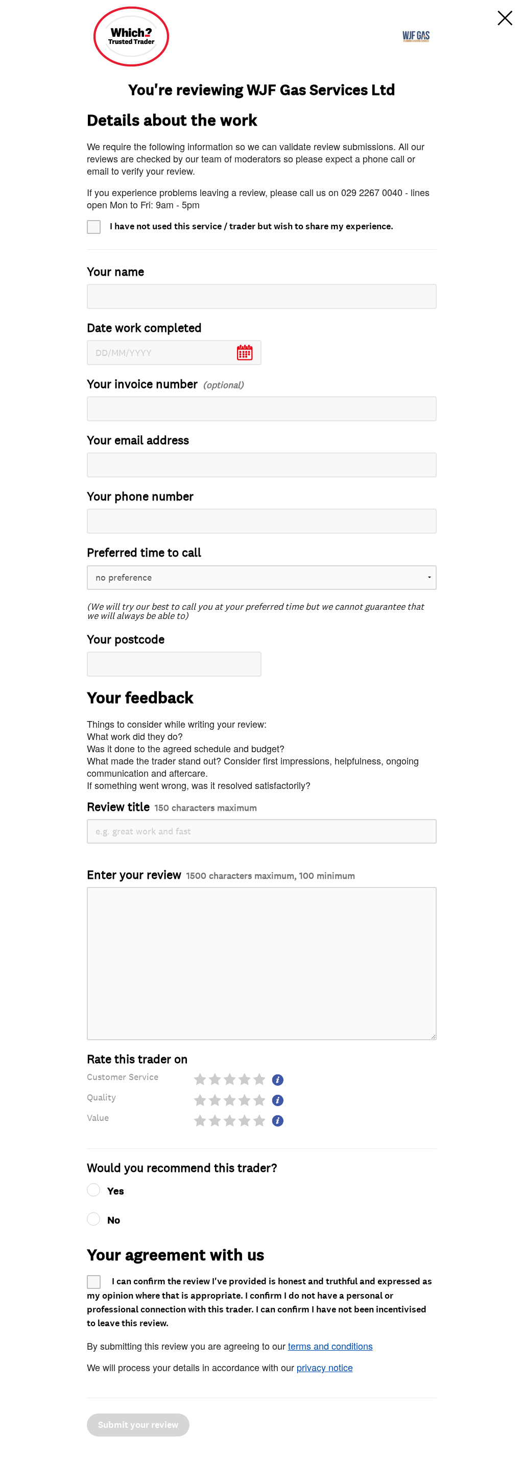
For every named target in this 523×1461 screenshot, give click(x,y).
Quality (101, 1097)
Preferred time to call (144, 553)
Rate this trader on (137, 1059)
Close (505, 18)
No (113, 1220)
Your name (115, 272)
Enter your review (221, 875)
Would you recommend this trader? (182, 1168)
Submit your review (138, 1425)
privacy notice (325, 1367)
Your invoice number (142, 384)
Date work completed (144, 328)
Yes (115, 1191)
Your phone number (140, 497)
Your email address (138, 440)
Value (98, 1118)
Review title (172, 807)
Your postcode (125, 639)
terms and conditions (330, 1345)
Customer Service (122, 1077)
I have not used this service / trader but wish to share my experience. (251, 226)
